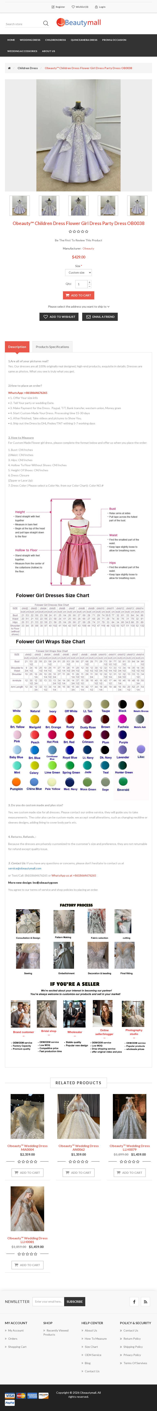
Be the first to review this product (78, 240)
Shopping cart (17, 1346)
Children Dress (55, 39)
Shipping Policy (133, 1346)
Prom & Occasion (114, 39)
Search (47, 24)
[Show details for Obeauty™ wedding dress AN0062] (78, 1116)
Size (77, 266)
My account (16, 1330)
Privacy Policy (132, 1355)
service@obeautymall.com (24, 868)
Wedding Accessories (22, 51)
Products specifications (52, 347)
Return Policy (132, 1338)
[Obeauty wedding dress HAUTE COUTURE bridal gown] (27, 1116)
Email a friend (103, 316)
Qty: (69, 283)
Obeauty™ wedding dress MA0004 (27, 1147)
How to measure (96, 1338)
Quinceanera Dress (84, 39)
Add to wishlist (62, 316)
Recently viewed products (55, 1332)
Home (11, 39)
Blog (88, 1363)
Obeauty (88, 248)
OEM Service (93, 1355)
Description (17, 347)
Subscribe (75, 1301)
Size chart (91, 1346)
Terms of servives (135, 1363)
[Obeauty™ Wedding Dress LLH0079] (129, 1116)
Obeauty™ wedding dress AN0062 (78, 1147)
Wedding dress (30, 39)
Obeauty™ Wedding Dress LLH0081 (27, 1240)
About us (48, 51)
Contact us (92, 1371)
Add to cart (81, 295)
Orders (12, 1338)
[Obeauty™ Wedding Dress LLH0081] (27, 1208)
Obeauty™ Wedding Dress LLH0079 (130, 1147)
